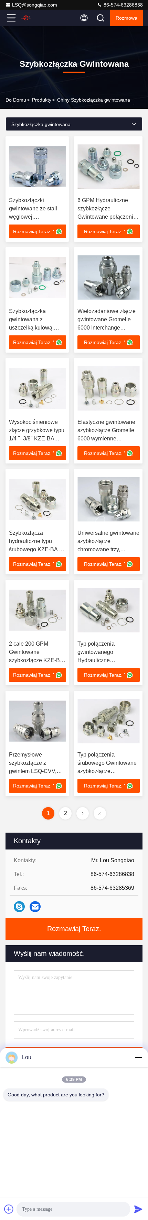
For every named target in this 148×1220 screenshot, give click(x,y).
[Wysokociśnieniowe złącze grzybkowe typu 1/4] (37, 388)
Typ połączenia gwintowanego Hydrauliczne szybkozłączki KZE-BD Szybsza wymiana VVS (106, 660)
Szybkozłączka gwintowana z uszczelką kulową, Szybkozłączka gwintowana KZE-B (32, 327)
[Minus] (138, 1057)
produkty (41, 100)
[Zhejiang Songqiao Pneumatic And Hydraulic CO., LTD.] (34, 18)
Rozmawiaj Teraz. (74, 928)
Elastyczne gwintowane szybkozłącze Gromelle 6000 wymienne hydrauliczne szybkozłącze (106, 438)
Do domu (16, 100)
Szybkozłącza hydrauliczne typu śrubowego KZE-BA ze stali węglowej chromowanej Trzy (37, 549)
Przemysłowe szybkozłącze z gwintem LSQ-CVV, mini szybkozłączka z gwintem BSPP (35, 771)
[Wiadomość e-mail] (35, 906)
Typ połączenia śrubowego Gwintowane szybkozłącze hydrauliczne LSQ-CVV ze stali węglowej (107, 771)
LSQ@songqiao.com (34, 5)
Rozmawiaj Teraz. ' (33, 231)
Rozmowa (126, 18)
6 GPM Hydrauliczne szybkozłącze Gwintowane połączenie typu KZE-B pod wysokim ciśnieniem (108, 216)
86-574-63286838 (122, 5)
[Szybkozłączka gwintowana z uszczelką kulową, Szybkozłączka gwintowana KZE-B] (37, 277)
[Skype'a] (19, 906)
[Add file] (9, 1209)
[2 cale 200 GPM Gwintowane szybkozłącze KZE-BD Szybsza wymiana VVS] (37, 610)
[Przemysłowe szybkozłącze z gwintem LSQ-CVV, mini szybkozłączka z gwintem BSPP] (37, 721)
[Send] (138, 1209)
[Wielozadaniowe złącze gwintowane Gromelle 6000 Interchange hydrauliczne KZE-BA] (108, 277)
